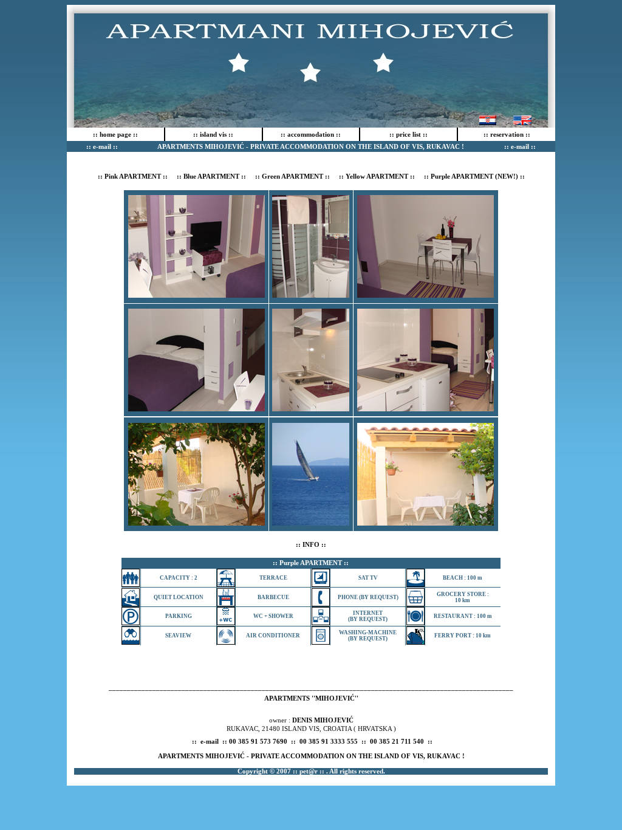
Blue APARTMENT (211, 176)
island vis (213, 134)
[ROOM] (196, 294)
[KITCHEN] (425, 294)
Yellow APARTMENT (377, 176)
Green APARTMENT (292, 176)
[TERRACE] (196, 522)
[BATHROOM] (310, 294)
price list (408, 134)
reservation (507, 134)
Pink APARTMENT (132, 176)
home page (115, 134)
